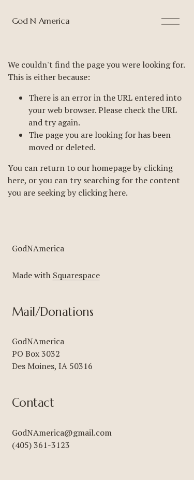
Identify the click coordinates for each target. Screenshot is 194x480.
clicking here (102, 192)
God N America (41, 20)
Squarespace (76, 275)
